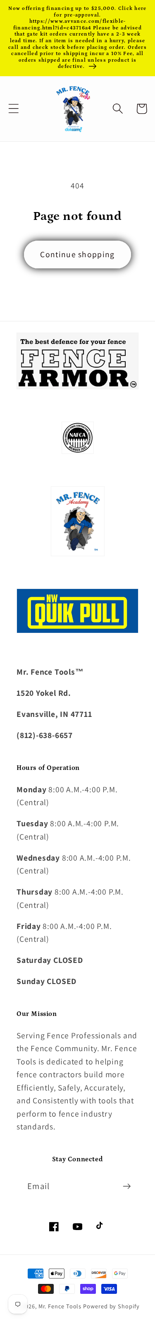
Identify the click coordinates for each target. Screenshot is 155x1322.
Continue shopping (77, 254)
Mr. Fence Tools (60, 1306)
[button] (13, 109)
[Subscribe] (126, 1186)
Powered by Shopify (111, 1306)
